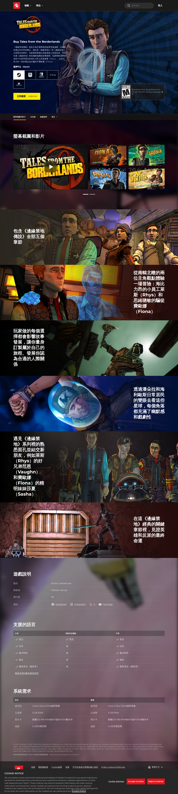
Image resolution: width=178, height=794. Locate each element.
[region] (89, 781)
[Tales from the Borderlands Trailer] (50, 166)
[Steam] (18, 75)
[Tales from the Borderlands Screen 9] (108, 155)
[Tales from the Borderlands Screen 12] (146, 178)
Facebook (61, 604)
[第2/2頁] (92, 194)
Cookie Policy (79, 791)
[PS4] (52, 75)
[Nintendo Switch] (41, 75)
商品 (38, 5)
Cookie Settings (116, 781)
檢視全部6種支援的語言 (27, 673)
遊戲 (26, 5)
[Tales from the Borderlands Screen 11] (146, 155)
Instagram (80, 604)
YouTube (108, 604)
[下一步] (168, 166)
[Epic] (30, 75)
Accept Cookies (136, 781)
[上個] (9, 166)
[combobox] (139, 5)
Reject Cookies (156, 781)
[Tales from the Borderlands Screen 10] (108, 178)
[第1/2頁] (85, 194)
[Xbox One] (18, 84)
